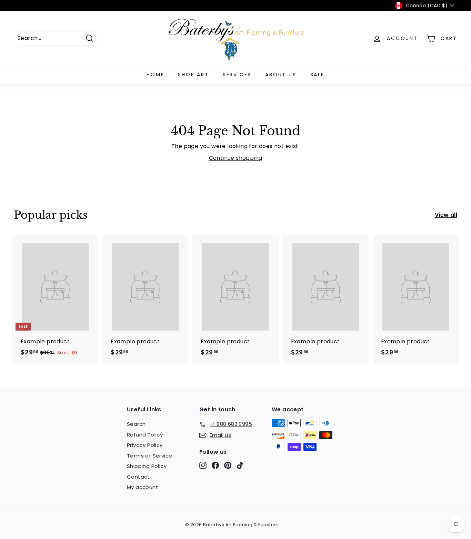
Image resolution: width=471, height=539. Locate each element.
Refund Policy (145, 434)
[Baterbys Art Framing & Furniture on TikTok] (240, 465)
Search (136, 424)
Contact (138, 476)
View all (446, 215)
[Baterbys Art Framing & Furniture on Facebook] (215, 465)
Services (237, 74)
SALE (317, 74)
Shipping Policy (147, 466)
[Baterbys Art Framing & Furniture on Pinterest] (227, 465)
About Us (280, 74)
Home (155, 74)
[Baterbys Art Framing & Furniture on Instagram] (203, 465)
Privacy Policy (145, 445)
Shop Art (193, 74)
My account (142, 487)
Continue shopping (235, 158)
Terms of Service (149, 455)
